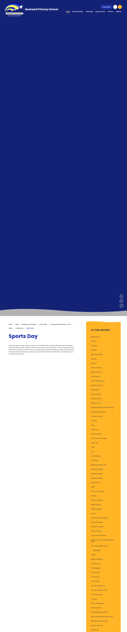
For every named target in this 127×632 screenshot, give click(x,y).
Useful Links (106, 7)
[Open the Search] (120, 7)
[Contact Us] (115, 7)
